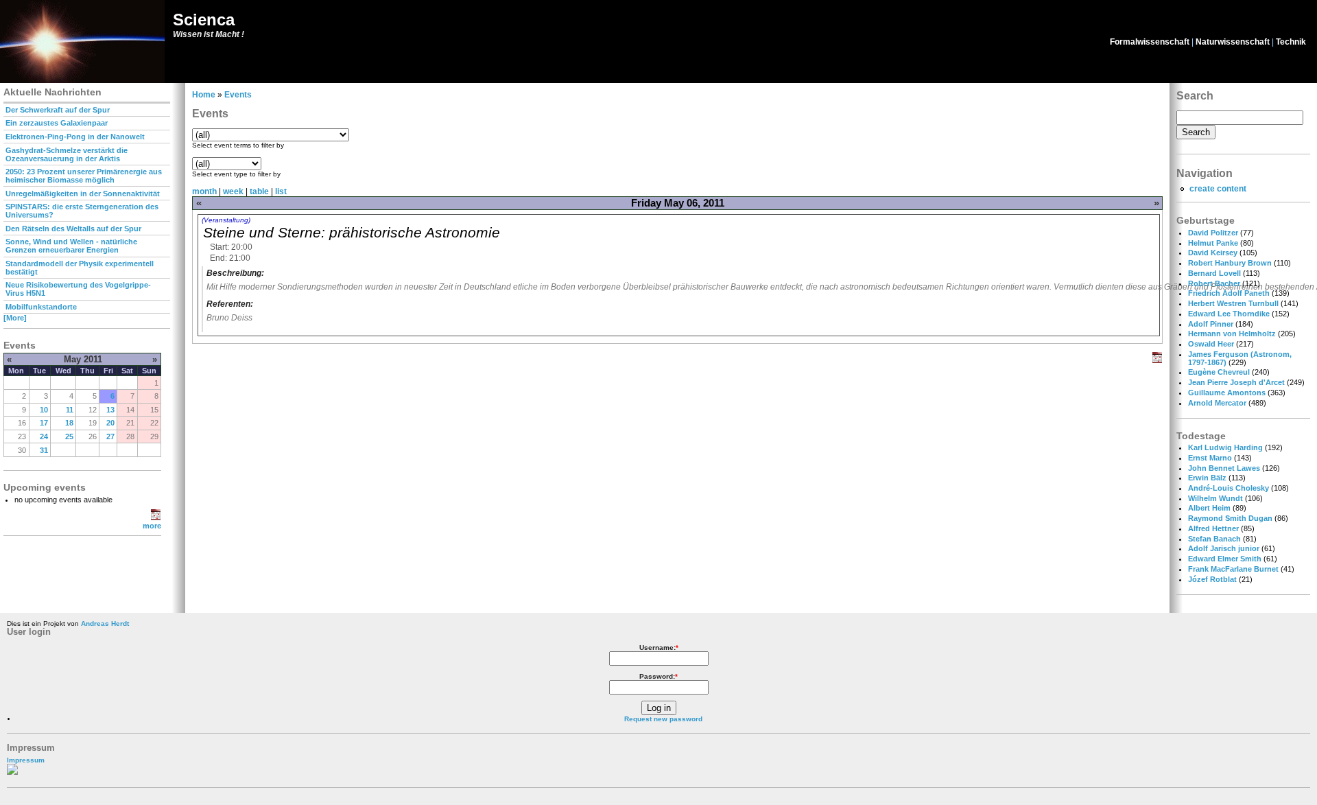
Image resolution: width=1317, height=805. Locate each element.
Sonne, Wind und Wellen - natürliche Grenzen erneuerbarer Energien (71, 245)
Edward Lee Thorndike (1229, 314)
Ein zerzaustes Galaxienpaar (56, 123)
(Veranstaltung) (226, 220)
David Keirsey (1212, 252)
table (259, 191)
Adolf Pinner (1210, 324)
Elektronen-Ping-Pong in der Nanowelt (75, 136)
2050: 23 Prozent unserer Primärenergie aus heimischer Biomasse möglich (83, 175)
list (281, 191)
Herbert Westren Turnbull (1233, 303)
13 (110, 410)
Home (203, 95)
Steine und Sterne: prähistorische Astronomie (351, 232)
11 (69, 410)
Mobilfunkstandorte (41, 307)
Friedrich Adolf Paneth (1229, 293)
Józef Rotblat (1212, 579)
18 (69, 423)
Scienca (204, 19)
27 (110, 436)
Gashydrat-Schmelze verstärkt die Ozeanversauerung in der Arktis (66, 154)
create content (1217, 189)
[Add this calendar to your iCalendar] (155, 517)
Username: (658, 647)
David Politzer (1213, 233)
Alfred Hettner (1213, 528)
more (152, 526)
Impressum (26, 760)
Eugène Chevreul (1219, 372)
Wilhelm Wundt (1215, 498)
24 (44, 436)
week (233, 191)
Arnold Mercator (1217, 403)
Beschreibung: (235, 273)
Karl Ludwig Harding (1225, 447)
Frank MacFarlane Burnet (1233, 569)
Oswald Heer (1211, 344)
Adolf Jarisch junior (1223, 548)
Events (238, 95)
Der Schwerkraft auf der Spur (57, 110)
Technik (1291, 42)
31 (44, 450)
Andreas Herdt (105, 623)
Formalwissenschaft (1149, 42)
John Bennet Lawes (1224, 468)
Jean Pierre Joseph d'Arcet (1236, 382)
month (204, 191)
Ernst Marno (1210, 458)
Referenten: (229, 304)
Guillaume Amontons (1227, 392)
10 (44, 410)
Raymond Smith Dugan (1230, 518)
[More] (15, 318)
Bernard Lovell (1214, 273)
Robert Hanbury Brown (1230, 263)
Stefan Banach (1214, 539)
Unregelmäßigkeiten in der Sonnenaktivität (82, 193)
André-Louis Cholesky (1228, 488)
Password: (658, 676)
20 (110, 423)
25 (69, 436)
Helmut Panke (1213, 243)
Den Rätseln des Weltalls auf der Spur (73, 228)
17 (44, 423)
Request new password (663, 719)
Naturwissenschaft (1233, 42)
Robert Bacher (1214, 283)
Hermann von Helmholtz (1232, 333)
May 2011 (83, 359)
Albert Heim (1209, 508)
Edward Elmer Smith (1224, 559)
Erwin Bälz (1207, 478)
